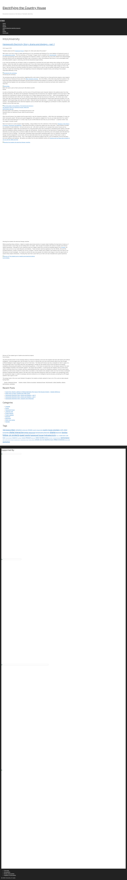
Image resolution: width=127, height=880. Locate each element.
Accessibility (7, 872)
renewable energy (17, 439)
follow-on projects (31, 382)
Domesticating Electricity (42, 432)
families (64, 432)
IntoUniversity (52, 55)
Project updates (9, 415)
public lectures (7, 439)
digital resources (29, 432)
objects (63, 382)
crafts (61, 430)
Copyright (6, 870)
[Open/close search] (0, 19)
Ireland (57, 435)
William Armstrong (59, 439)
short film (42, 439)
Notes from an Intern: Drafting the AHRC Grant (17, 393)
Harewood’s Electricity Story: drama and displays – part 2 (20, 395)
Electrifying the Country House (24, 8)
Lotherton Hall (9, 411)
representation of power (24, 439)
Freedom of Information (10, 875)
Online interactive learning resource (11, 28)
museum (24, 437)
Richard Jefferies (32, 439)
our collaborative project (9, 55)
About (4, 25)
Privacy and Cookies (9, 873)
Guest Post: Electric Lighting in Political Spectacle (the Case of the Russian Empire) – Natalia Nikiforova (32, 392)
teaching (47, 439)
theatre (52, 439)
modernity (14, 437)
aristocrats (25, 430)
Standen (7, 421)
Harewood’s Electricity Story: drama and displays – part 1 (29, 44)
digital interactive (16, 432)
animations (19, 430)
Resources (8, 418)
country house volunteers (51, 430)
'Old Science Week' (9, 430)
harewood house (41, 382)
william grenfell (67, 439)
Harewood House (19, 50)
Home (4, 23)
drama (24, 382)
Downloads (5, 33)
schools (37, 439)
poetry (4, 439)
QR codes (12, 439)
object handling (57, 382)
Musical (28, 438)
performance (6, 384)
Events (4, 31)
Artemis (63, 247)
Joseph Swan (62, 435)
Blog (4, 29)
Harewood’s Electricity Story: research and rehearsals (19, 398)
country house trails (37, 430)
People (4, 26)
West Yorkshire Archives (32, 79)
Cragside (7, 406)
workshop (12, 384)
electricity (58, 432)
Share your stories (10, 420)
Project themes (9, 413)
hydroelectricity (50, 435)
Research (7, 416)
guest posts (25, 435)
